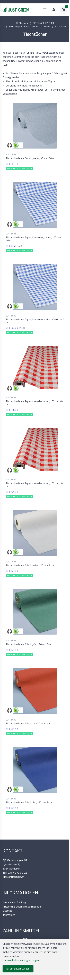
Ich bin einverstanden (18, 969)
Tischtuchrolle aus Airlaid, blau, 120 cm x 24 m (29, 802)
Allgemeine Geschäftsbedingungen (22, 906)
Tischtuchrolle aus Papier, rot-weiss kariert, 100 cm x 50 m (34, 484)
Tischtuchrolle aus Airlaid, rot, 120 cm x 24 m (28, 723)
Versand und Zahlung (14, 902)
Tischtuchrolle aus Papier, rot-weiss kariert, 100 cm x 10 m (34, 402)
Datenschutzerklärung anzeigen (21, 960)
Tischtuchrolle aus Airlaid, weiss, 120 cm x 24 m (30, 565)
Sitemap (7, 911)
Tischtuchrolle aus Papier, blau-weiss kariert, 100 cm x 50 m (35, 321)
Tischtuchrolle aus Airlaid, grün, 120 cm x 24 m (29, 644)
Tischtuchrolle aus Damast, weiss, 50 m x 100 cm (30, 158)
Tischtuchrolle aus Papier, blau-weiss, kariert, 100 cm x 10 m (33, 238)
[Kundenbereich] (54, 10)
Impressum (9, 915)
